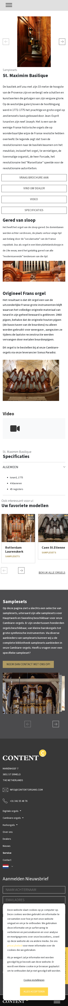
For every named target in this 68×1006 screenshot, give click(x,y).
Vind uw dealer (34, 188)
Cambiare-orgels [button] (12, 818)
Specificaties (34, 210)
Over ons (8, 832)
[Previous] (6, 41)
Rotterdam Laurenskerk (14, 549)
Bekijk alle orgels (52, 573)
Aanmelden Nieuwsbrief (25, 879)
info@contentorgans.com (26, 790)
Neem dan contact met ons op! (28, 664)
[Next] (62, 41)
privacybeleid (14, 946)
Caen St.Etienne (53, 547)
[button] (34, 866)
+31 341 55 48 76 (18, 801)
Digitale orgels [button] (11, 811)
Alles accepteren (34, 991)
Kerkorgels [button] (9, 825)
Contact (7, 860)
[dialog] (34, 951)
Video (34, 199)
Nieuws (7, 846)
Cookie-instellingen (34, 980)
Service (7, 853)
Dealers (7, 839)
